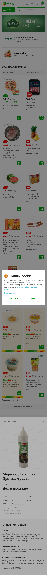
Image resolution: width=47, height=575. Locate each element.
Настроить (9, 293)
